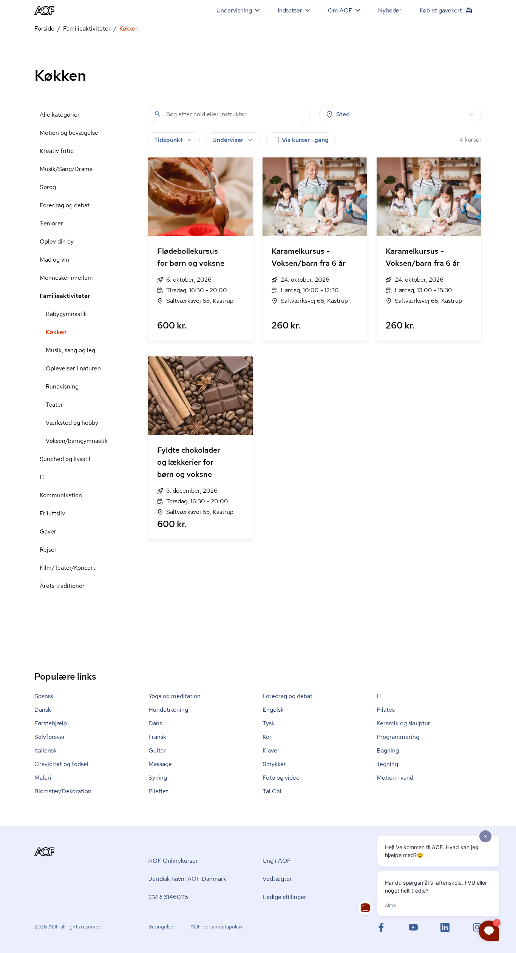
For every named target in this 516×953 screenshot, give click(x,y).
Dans (155, 723)
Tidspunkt (168, 140)
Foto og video (281, 778)
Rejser (48, 550)
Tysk (269, 723)
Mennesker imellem (66, 278)
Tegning (387, 764)
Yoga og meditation (174, 696)
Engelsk (273, 710)
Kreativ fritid (57, 151)
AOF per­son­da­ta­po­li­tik (216, 926)
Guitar (157, 750)
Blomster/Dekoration (62, 791)
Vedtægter (277, 879)
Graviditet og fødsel (61, 764)
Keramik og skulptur (403, 723)
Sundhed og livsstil (65, 459)
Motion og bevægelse (69, 133)
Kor (267, 737)
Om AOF (340, 10)
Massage (160, 764)
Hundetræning (168, 710)
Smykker (274, 764)
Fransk (157, 737)
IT (42, 477)
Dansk (42, 710)
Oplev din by (57, 241)
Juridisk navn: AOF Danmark (187, 879)
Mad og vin (54, 260)
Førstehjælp (50, 723)
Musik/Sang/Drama (66, 169)
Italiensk (45, 750)
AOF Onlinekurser (173, 861)
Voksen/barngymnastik (77, 441)
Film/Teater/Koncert (67, 568)
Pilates (386, 710)
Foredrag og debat (65, 205)
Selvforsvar (49, 737)
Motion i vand (395, 778)
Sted (343, 114)
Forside (44, 28)
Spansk (44, 696)
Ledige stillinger (284, 897)
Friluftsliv (52, 513)
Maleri (42, 778)
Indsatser (290, 10)
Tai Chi (272, 791)
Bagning (388, 750)
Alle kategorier (60, 115)
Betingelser (161, 926)
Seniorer (51, 223)
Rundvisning (62, 386)
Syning (157, 778)
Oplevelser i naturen (73, 368)
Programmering (398, 737)
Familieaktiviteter (87, 28)
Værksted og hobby (72, 423)
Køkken (56, 332)
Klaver (271, 750)
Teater (54, 405)
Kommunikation (61, 495)
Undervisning (234, 10)
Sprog (48, 187)
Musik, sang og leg (70, 350)
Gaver (48, 531)
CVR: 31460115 (168, 897)
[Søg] (157, 114)
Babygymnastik (66, 314)
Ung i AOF (277, 861)
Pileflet (158, 791)
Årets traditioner (62, 586)
